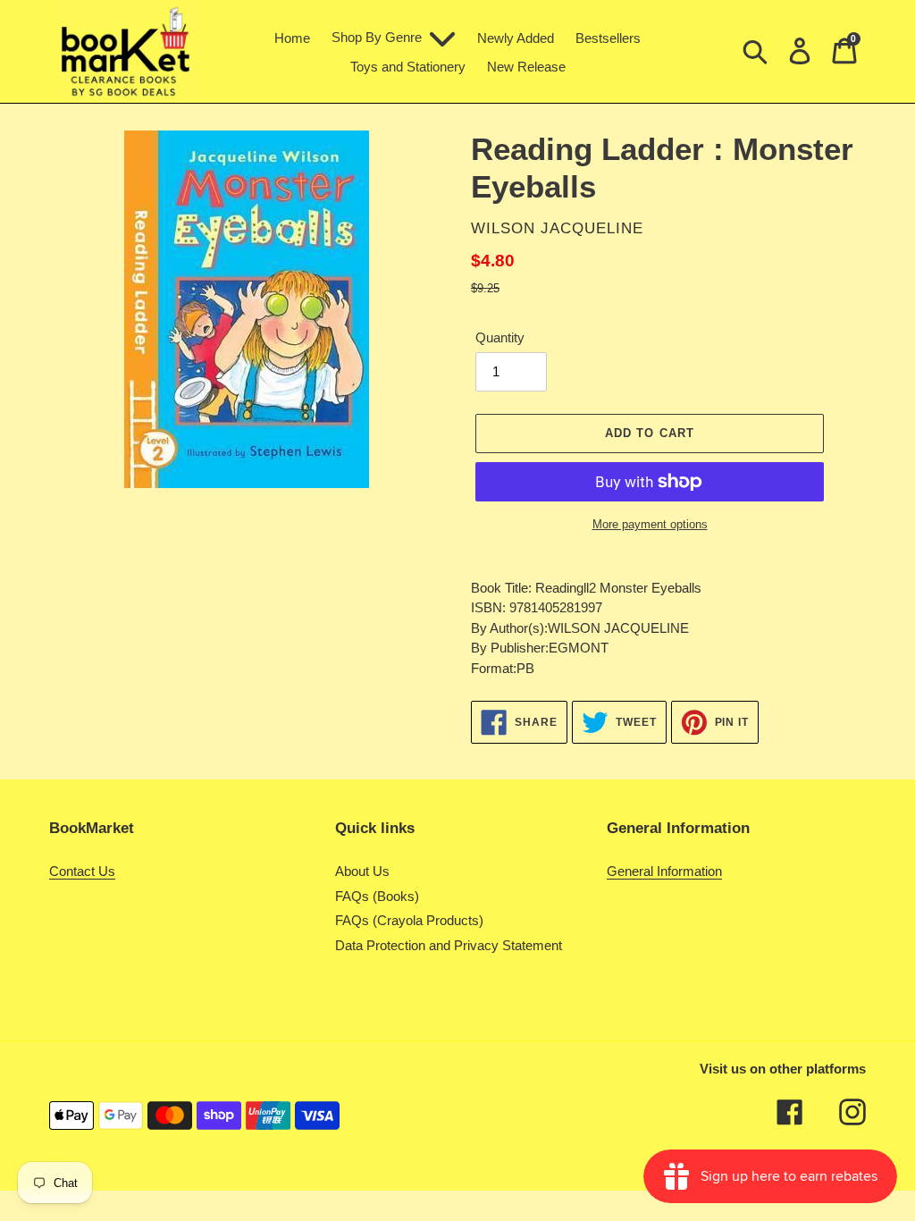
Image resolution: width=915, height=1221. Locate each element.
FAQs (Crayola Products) (409, 920)
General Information (664, 871)
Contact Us (82, 871)
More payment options (650, 524)
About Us (362, 871)
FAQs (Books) (377, 896)
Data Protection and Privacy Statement (448, 945)
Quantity (500, 337)
